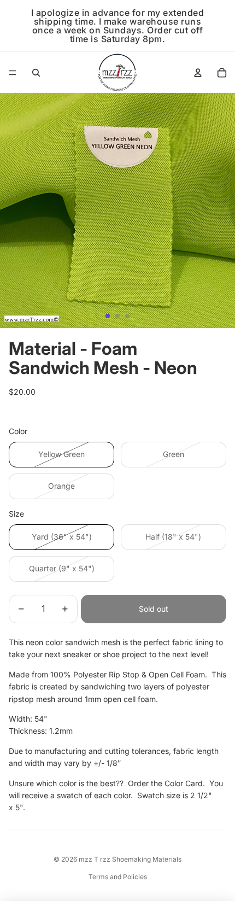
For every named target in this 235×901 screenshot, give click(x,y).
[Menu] (12, 72)
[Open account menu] (198, 73)
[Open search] (36, 73)
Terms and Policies (118, 877)
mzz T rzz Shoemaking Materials (130, 859)
